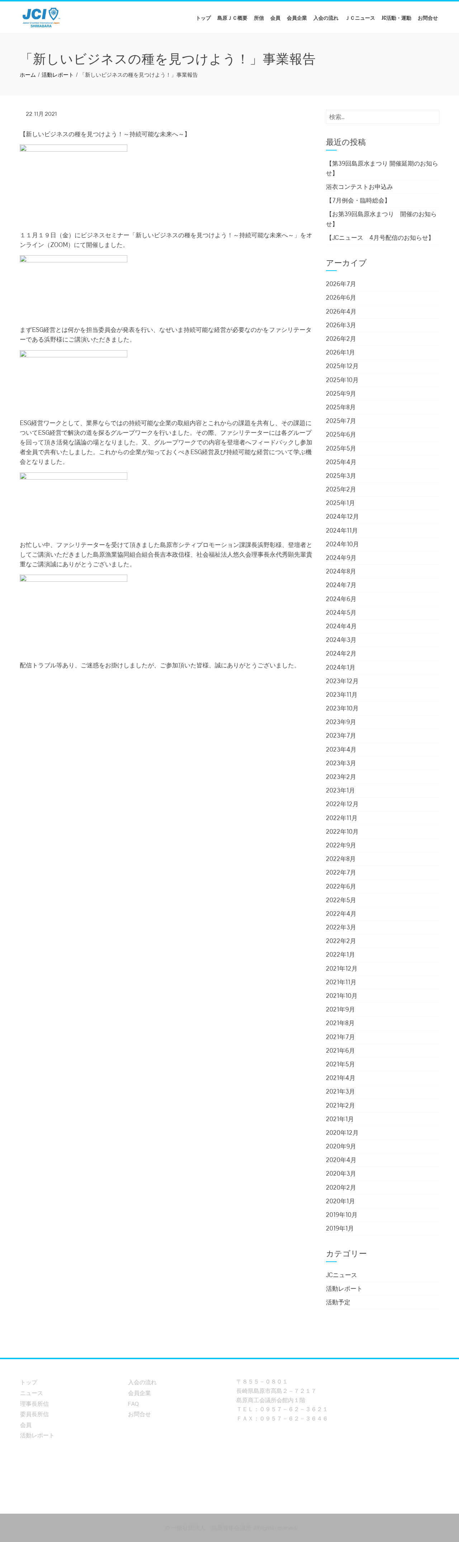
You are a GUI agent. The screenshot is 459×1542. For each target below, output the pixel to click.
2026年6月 (341, 297)
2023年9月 (341, 722)
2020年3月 (341, 1173)
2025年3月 (341, 476)
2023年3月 (341, 763)
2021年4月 (340, 1078)
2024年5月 (341, 613)
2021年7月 (340, 1037)
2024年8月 (341, 571)
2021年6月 (340, 1051)
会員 (275, 17)
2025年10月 (342, 380)
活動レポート (344, 1289)
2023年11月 (342, 695)
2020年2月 (341, 1187)
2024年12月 (342, 516)
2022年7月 (341, 872)
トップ (203, 17)
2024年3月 (341, 640)
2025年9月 (341, 394)
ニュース (31, 1393)
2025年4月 (341, 462)
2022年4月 (341, 914)
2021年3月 (340, 1091)
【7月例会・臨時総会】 (358, 200)
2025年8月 (341, 407)
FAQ (133, 1404)
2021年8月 (340, 1023)
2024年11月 (342, 530)
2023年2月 (341, 777)
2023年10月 (342, 708)
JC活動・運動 (396, 17)
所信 (259, 17)
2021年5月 (340, 1064)
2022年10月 (342, 832)
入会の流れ (326, 17)
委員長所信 (34, 1414)
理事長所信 (34, 1404)
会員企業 (297, 17)
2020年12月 (342, 1133)
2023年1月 (340, 790)
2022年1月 (340, 954)
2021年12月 (342, 968)
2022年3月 (341, 927)
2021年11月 (341, 982)
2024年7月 (341, 585)
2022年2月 (341, 941)
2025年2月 (341, 489)
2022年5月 (341, 900)
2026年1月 (340, 352)
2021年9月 (340, 1009)
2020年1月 (340, 1201)
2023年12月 (342, 681)
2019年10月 (342, 1215)
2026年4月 (341, 311)
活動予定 (338, 1302)
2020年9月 (341, 1146)
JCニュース (341, 1275)
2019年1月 (340, 1228)
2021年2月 (340, 1105)
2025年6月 (341, 434)
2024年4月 (341, 626)
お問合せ (428, 17)
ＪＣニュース (360, 17)
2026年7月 (341, 284)
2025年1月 (340, 503)
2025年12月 (342, 366)
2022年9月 (341, 845)
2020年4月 (341, 1160)
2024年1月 (340, 667)
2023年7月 (341, 735)
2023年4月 (341, 749)
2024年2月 (341, 653)
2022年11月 (342, 818)
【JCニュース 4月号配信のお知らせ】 (380, 238)
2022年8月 (341, 859)
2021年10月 (342, 996)
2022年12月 (342, 804)
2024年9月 (341, 558)
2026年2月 (341, 339)
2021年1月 (340, 1119)
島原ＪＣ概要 (232, 17)
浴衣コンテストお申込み (359, 187)
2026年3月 (341, 325)
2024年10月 (342, 544)
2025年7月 (341, 421)
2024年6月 (341, 599)
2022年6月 (341, 886)
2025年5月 (341, 448)
